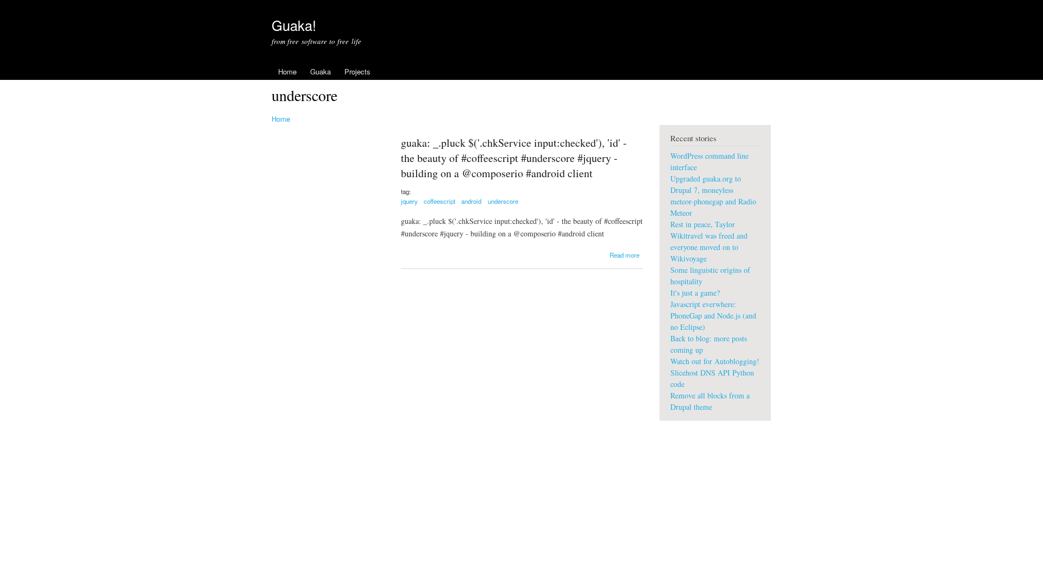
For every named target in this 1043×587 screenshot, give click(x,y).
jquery (409, 201)
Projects (357, 71)
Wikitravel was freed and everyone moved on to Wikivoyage (708, 247)
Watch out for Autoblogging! (714, 361)
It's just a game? (695, 293)
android (471, 201)
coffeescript (439, 201)
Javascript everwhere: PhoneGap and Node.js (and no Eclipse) (713, 315)
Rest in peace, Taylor (702, 224)
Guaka (320, 71)
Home (287, 71)
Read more (624, 255)
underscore (503, 201)
